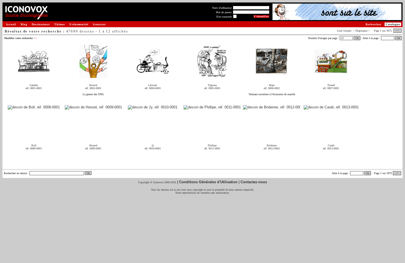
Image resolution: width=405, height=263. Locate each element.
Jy (153, 145)
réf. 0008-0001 (34, 148)
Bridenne (272, 145)
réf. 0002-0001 (93, 88)
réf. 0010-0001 (153, 148)
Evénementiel (78, 24)
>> (397, 30)
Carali (331, 145)
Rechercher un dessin (15, 173)
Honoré (93, 145)
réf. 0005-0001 (212, 88)
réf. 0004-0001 (153, 88)
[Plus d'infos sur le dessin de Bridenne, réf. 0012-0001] (271, 107)
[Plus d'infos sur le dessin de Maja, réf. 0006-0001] (271, 76)
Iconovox (99, 24)
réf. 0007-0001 (331, 88)
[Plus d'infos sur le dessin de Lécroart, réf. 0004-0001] (152, 76)
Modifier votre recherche (20, 38)
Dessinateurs (41, 24)
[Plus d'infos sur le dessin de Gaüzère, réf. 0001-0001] (33, 76)
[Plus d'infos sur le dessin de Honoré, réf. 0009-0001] (93, 107)
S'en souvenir (224, 16)
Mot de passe (224, 12)
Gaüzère (33, 85)
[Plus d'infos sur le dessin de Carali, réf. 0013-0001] (331, 107)
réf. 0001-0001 (34, 88)
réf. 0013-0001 (331, 148)
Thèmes (59, 24)
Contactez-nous (254, 182)
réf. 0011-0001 (212, 148)
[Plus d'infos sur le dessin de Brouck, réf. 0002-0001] (93, 76)
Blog (24, 24)
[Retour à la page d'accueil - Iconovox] (26, 17)
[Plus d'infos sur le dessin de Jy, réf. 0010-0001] (152, 107)
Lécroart (152, 85)
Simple (347, 30)
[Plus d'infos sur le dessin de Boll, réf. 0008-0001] (34, 107)
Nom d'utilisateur (222, 8)
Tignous (212, 85)
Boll (33, 145)
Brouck (93, 85)
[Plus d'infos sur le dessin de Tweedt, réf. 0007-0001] (331, 76)
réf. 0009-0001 (93, 148)
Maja (271, 85)
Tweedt (331, 85)
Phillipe (212, 145)
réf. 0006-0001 (272, 88)
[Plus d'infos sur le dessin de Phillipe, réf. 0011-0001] (212, 107)
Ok (357, 38)
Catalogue (393, 24)
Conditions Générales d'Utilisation (208, 182)
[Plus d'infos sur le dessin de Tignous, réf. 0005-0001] (212, 76)
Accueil (11, 24)
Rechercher (373, 24)
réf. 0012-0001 (272, 148)
